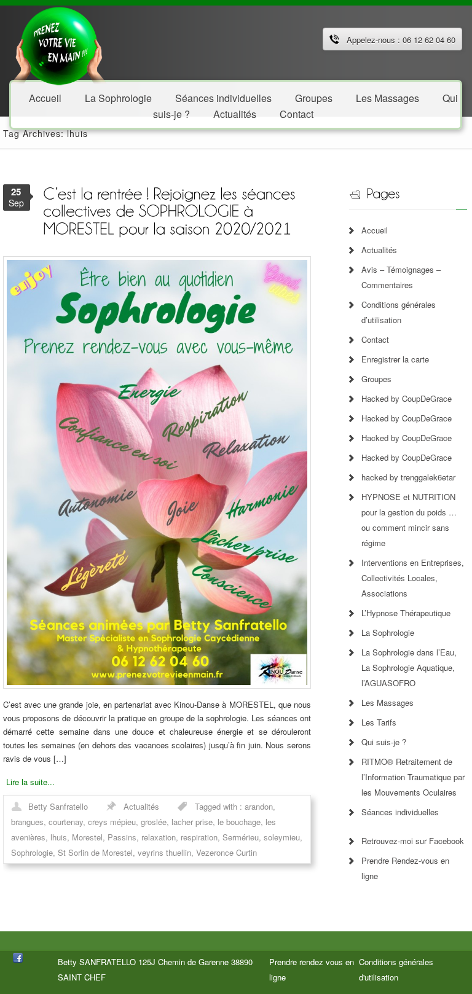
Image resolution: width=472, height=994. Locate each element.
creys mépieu (112, 822)
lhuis (58, 837)
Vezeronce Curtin (226, 852)
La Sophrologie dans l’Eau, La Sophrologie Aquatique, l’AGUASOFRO (409, 667)
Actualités (234, 113)
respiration (199, 837)
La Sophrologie (118, 97)
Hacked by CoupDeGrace (406, 398)
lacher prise (192, 822)
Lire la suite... (30, 782)
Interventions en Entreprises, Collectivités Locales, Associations (412, 578)
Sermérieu (240, 837)
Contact (296, 113)
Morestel (87, 837)
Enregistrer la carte (395, 359)
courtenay (66, 822)
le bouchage (239, 822)
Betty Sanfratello (58, 806)
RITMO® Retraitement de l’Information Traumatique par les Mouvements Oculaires (413, 777)
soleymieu (282, 837)
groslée (154, 822)
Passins (122, 837)
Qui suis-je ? (383, 742)
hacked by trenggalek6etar (408, 477)
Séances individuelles (400, 812)
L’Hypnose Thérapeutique (405, 613)
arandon (259, 806)
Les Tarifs (378, 722)
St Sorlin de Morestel (95, 852)
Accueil (45, 97)
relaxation (158, 837)
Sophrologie (32, 852)
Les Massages (387, 97)
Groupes (376, 379)
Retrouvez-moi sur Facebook (412, 841)
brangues (27, 822)
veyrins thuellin (164, 852)
